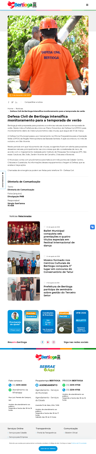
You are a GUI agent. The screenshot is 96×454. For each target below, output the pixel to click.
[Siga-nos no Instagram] (54, 342)
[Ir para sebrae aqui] (48, 368)
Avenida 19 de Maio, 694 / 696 (47, 411)
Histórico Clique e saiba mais (81, 329)
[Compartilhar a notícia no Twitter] (12, 102)
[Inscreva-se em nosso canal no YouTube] (48, 342)
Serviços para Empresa (18, 437)
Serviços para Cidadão (18, 433)
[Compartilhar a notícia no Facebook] (9, 102)
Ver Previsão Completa (48, 330)
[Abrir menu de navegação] (87, 5)
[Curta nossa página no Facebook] (42, 342)
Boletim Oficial (71, 433)
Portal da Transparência (46, 433)
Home (10, 108)
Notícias (19, 108)
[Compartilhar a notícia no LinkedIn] (16, 102)
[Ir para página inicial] (22, 5)
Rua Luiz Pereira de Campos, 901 (20, 403)
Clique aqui (15, 330)
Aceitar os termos (48, 448)
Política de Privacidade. (79, 443)
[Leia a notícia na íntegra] (48, 234)
